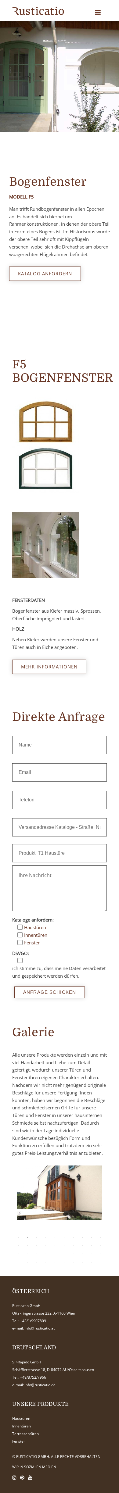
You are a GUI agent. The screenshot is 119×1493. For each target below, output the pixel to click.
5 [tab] (55, 1237)
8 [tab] (82, 1237)
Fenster (18, 1441)
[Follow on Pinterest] (22, 1477)
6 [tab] (64, 1237)
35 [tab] (64, 1262)
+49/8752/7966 (33, 1377)
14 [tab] (46, 1246)
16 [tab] (64, 1246)
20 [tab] (101, 1246)
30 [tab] (101, 1254)
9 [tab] (91, 1237)
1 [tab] (18, 1237)
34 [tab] (55, 1262)
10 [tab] (101, 1237)
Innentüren (21, 1426)
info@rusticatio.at (40, 1328)
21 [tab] (18, 1254)
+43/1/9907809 (33, 1321)
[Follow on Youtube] (30, 1477)
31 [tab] (27, 1262)
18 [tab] (82, 1246)
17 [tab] (73, 1246)
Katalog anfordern (45, 273)
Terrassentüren (25, 1433)
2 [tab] (27, 1237)
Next (91, 1210)
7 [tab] (73, 1237)
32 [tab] (37, 1262)
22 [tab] (27, 1254)
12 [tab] (27, 1246)
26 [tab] (64, 1254)
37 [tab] (82, 1262)
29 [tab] (91, 1254)
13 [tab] (37, 1246)
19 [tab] (91, 1246)
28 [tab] (82, 1254)
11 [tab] (18, 1246)
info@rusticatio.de (40, 1385)
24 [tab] (46, 1254)
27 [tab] (73, 1254)
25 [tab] (55, 1254)
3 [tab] (37, 1237)
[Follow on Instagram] (14, 1477)
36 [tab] (73, 1262)
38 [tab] (91, 1262)
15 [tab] (55, 1246)
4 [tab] (46, 1237)
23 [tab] (37, 1254)
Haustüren (21, 1418)
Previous (23, 1210)
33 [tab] (46, 1262)
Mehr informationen (49, 667)
